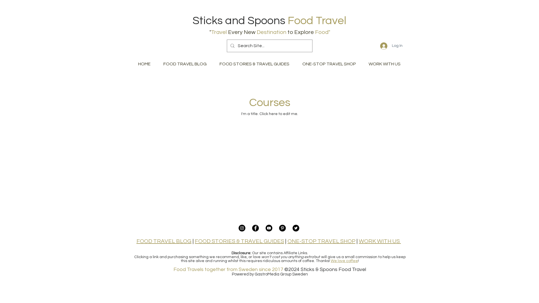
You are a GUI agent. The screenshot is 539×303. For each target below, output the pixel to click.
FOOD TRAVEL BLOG (163, 241)
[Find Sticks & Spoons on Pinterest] (282, 228)
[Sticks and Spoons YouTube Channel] (269, 228)
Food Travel (317, 20)
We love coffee (344, 261)
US (395, 241)
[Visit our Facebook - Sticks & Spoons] (255, 228)
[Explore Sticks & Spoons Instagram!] (242, 228)
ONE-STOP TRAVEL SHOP (321, 241)
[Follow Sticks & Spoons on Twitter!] (296, 228)
